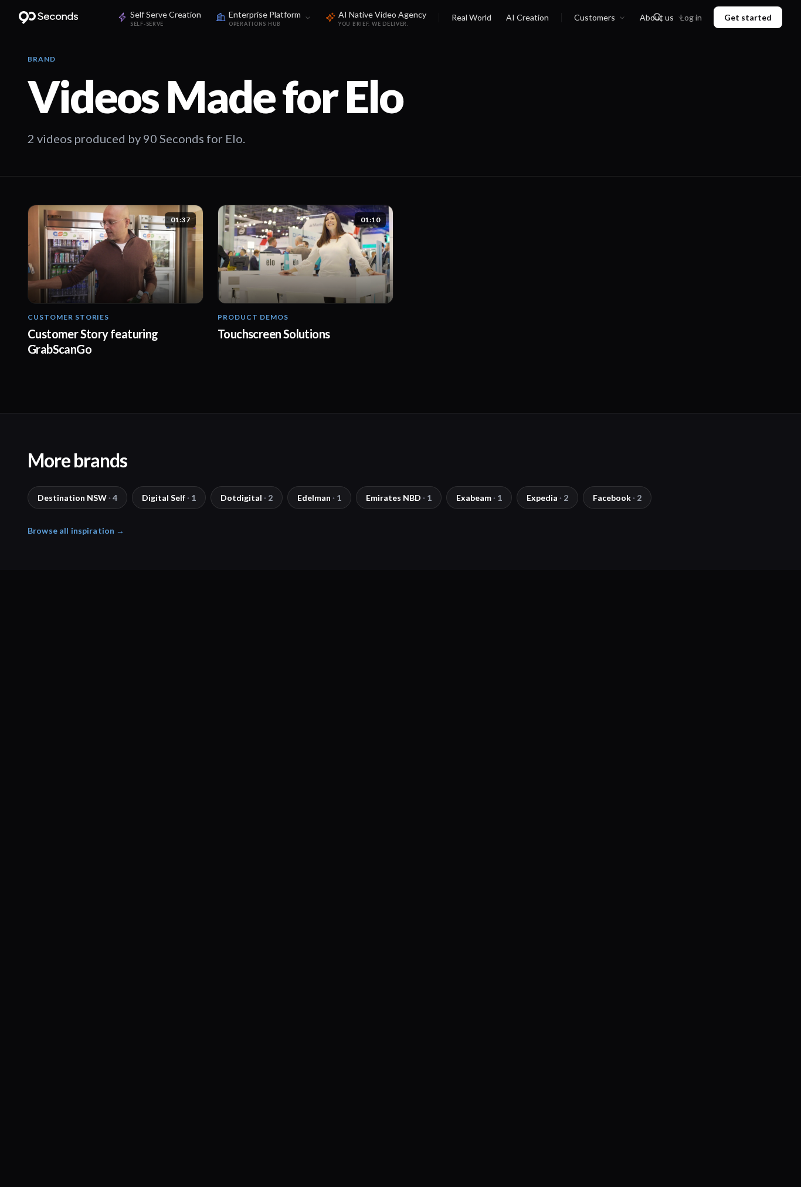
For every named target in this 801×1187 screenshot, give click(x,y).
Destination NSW (77, 498)
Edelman (319, 498)
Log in (691, 17)
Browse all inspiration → (76, 530)
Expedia (547, 498)
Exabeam (479, 498)
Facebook (617, 498)
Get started (748, 17)
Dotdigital (246, 498)
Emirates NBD (399, 498)
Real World (471, 17)
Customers (594, 17)
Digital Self (169, 498)
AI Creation (527, 17)
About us (657, 17)
